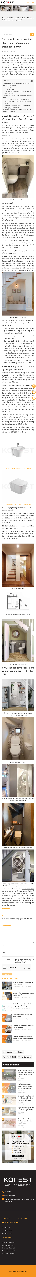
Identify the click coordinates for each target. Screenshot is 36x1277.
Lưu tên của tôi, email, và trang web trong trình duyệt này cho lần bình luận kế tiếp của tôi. (24, 960)
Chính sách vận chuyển (9, 1251)
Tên (3, 945)
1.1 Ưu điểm (8, 87)
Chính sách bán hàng (8, 1254)
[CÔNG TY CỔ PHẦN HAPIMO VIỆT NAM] (7, 2)
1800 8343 (8, 1191)
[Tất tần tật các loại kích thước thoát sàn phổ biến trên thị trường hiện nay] (7, 1039)
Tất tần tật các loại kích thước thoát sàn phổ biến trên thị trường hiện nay (25, 1086)
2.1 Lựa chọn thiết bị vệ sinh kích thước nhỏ (17, 99)
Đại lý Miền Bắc (6, 1227)
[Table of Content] (31, 81)
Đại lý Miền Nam (6, 1233)
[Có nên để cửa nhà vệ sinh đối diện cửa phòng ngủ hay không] (7, 1007)
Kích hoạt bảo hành (8, 1245)
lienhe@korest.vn (9, 1195)
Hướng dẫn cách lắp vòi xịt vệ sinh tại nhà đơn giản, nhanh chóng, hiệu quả (26, 1098)
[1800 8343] (34, 386)
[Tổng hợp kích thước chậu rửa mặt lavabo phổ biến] (7, 1018)
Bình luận (6, 926)
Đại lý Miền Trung (7, 1230)
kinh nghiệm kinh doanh (13, 1052)
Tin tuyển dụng (24, 1057)
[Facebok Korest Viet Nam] (34, 398)
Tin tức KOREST (9, 1057)
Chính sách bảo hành (8, 1242)
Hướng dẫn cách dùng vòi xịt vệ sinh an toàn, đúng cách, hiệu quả (25, 1121)
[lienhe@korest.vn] (34, 392)
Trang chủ (5, 18)
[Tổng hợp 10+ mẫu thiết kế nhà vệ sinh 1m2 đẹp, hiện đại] (7, 1029)
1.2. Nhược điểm (10, 89)
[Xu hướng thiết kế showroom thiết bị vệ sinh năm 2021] (7, 986)
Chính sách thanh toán (8, 1248)
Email (4, 952)
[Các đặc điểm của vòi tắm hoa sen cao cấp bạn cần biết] (7, 996)
